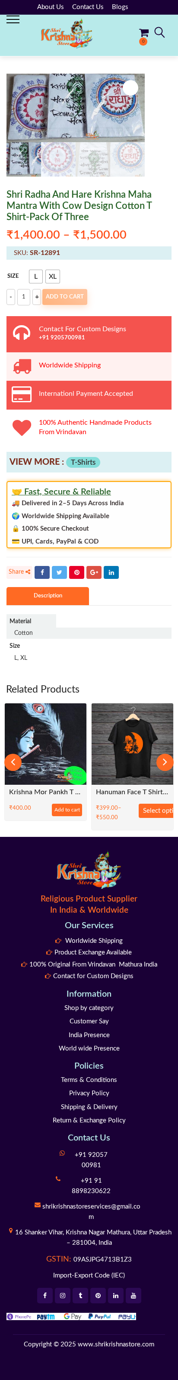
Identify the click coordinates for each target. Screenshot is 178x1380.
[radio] (35, 276)
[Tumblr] (80, 1295)
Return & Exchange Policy (89, 1120)
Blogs (120, 7)
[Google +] (94, 572)
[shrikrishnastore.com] (66, 33)
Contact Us (88, 7)
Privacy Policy (89, 1093)
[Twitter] (59, 572)
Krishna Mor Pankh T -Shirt (45, 792)
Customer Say (89, 1021)
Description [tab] (48, 595)
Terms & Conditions (89, 1080)
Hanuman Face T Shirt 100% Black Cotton (132, 792)
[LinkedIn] (111, 572)
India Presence (89, 1035)
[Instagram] (62, 1295)
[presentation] (13, 762)
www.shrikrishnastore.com (116, 1344)
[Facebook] (42, 572)
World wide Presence (89, 1048)
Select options (160, 811)
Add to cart (65, 297)
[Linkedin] (116, 1295)
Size (13, 276)
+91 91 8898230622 (91, 1186)
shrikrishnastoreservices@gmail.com (91, 1211)
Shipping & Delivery (89, 1107)
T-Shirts (83, 462)
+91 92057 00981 (91, 1160)
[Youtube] (133, 1295)
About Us (50, 7)
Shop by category (89, 1008)
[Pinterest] (76, 572)
